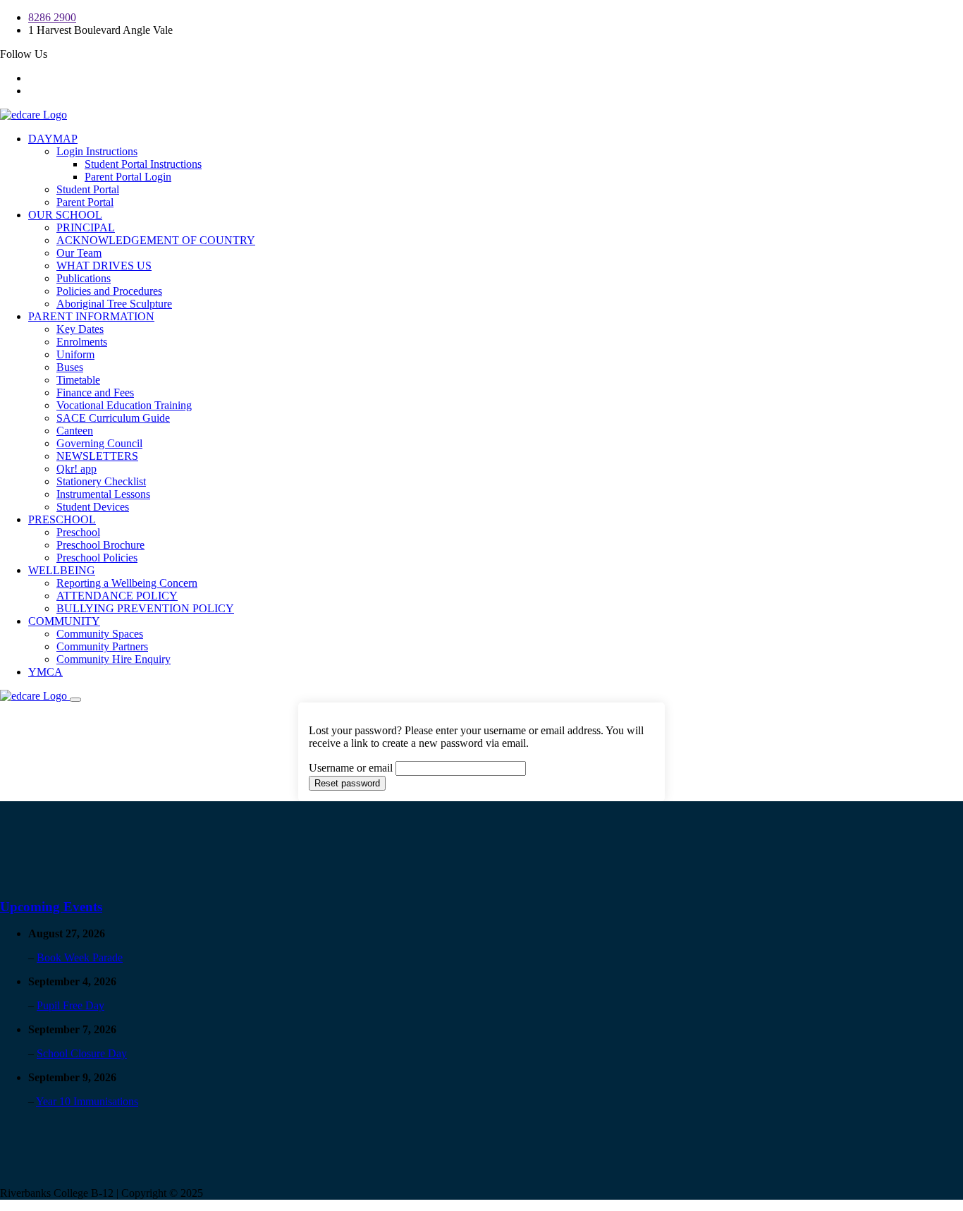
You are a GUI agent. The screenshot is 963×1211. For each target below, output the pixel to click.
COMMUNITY (64, 621)
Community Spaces (99, 634)
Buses (69, 367)
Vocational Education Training (124, 405)
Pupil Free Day (70, 1005)
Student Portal (87, 189)
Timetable (78, 380)
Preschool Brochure (100, 545)
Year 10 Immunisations (87, 1101)
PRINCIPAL (85, 227)
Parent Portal (85, 202)
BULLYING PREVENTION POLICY (145, 608)
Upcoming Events (51, 906)
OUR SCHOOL (65, 215)
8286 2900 (52, 17)
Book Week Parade (80, 957)
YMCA (45, 672)
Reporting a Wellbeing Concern (126, 583)
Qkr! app (76, 469)
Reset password (347, 783)
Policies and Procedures (109, 291)
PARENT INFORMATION (91, 316)
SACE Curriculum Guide (113, 418)
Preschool (78, 532)
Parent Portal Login (128, 177)
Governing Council (99, 443)
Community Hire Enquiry (113, 659)
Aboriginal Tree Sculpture (114, 304)
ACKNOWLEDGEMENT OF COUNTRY (155, 240)
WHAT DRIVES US (104, 266)
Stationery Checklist (101, 481)
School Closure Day (82, 1053)
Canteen (74, 431)
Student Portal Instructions (143, 164)
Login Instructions (96, 151)
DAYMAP (53, 139)
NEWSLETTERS (97, 456)
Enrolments (81, 342)
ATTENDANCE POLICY (117, 596)
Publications (83, 278)
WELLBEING (61, 570)
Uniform (75, 354)
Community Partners (102, 646)
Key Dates (80, 329)
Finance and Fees (95, 392)
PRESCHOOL (62, 519)
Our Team (79, 253)
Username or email (351, 768)
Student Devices (92, 507)
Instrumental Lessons (103, 494)
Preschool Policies (96, 558)
